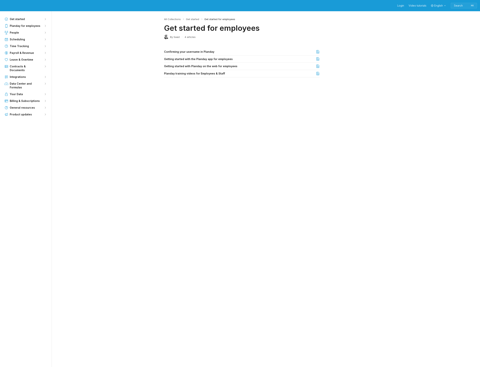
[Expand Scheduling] (45, 39)
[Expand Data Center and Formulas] (45, 83)
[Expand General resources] (45, 107)
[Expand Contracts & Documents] (45, 66)
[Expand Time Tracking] (45, 46)
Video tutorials (417, 5)
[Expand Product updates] (45, 114)
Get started (192, 19)
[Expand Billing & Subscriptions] (45, 101)
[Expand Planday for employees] (45, 26)
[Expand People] (45, 32)
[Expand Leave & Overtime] (45, 59)
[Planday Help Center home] (3, 6)
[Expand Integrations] (45, 77)
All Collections (172, 19)
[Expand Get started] (45, 19)
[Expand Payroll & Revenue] (45, 53)
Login (400, 5)
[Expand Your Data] (45, 94)
